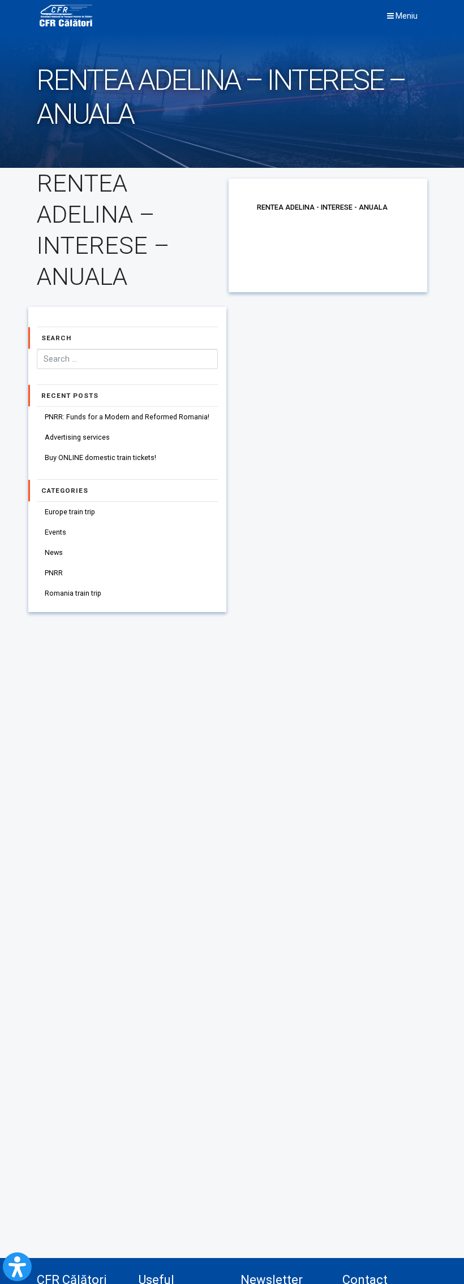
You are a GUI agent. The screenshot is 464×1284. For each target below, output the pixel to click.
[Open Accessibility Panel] (17, 1266)
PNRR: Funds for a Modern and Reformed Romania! (127, 417)
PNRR (54, 573)
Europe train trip (70, 511)
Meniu (406, 15)
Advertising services (77, 437)
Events (55, 532)
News (54, 552)
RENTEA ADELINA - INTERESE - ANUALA (322, 207)
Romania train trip (73, 593)
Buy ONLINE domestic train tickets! (100, 457)
